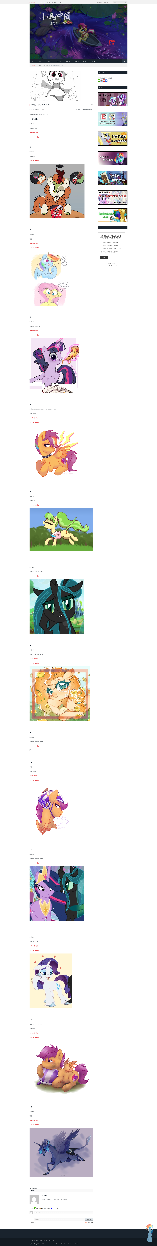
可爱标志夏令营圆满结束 (46, 2)
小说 (58, 61)
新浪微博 (47, 1208)
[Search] (124, 61)
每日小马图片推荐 (89, 109)
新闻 (40, 61)
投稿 (93, 61)
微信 (37, 1208)
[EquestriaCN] (78, 31)
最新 (86, 1222)
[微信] (99, 81)
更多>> (57, 1208)
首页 (33, 61)
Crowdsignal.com (111, 265)
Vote (104, 257)
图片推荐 (83, 109)
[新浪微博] (104, 81)
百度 (54, 1208)
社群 (84, 61)
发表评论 (89, 1219)
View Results (111, 263)
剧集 (76, 61)
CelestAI (35, 109)
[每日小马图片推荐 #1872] (61, 86)
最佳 (92, 1222)
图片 (49, 61)
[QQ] (101, 81)
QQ (42, 1208)
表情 (36, 1219)
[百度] (106, 81)
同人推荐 (78, 109)
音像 (67, 61)
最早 (89, 1222)
